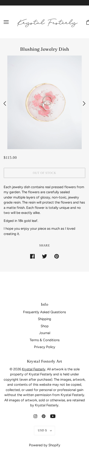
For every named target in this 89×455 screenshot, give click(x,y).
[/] (47, 22)
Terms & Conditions (45, 340)
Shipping (44, 319)
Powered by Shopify (44, 445)
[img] (35, 416)
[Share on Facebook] (32, 256)
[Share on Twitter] (44, 256)
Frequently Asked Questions (44, 312)
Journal (44, 333)
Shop (45, 326)
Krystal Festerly (33, 369)
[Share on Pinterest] (57, 256)
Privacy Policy (44, 347)
